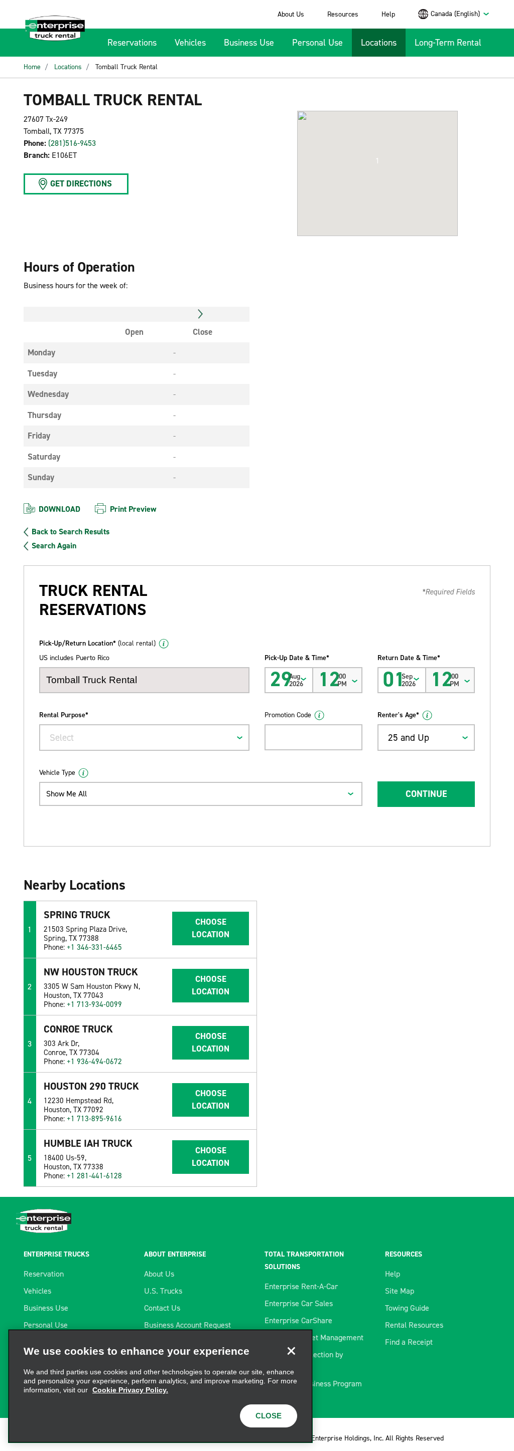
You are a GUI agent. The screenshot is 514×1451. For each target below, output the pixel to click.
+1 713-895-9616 (94, 1119)
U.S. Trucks (163, 1291)
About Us (291, 14)
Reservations (132, 43)
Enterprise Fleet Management (314, 1337)
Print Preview (133, 509)
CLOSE (268, 1415)
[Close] (291, 1351)
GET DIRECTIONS (81, 183)
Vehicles (190, 43)
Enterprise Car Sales (299, 1303)
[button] (377, 160)
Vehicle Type (57, 772)
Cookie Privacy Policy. (130, 1390)
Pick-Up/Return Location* (97, 643)
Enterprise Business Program (313, 1383)
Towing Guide (407, 1308)
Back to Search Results (70, 531)
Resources (342, 14)
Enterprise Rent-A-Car (301, 1286)
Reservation (44, 1274)
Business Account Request (187, 1325)
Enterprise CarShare (298, 1320)
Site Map (399, 1291)
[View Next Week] (200, 314)
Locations (379, 43)
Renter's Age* (398, 715)
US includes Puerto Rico (74, 658)
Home (32, 67)
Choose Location (210, 928)
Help (388, 14)
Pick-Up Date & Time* (297, 658)
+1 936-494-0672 (94, 1062)
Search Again (54, 545)
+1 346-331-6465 (94, 947)
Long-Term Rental (448, 43)
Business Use (249, 43)
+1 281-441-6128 (94, 1176)
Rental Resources (414, 1325)
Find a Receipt (409, 1342)
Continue (426, 794)
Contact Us (162, 1308)
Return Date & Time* (408, 658)
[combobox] (460, 14)
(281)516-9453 (72, 143)
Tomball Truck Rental (126, 67)
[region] (160, 1386)
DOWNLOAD (59, 509)
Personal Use (317, 43)
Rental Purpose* (63, 715)
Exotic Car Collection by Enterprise (304, 1360)
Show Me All (66, 793)
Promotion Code (288, 715)
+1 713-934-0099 (94, 1004)
